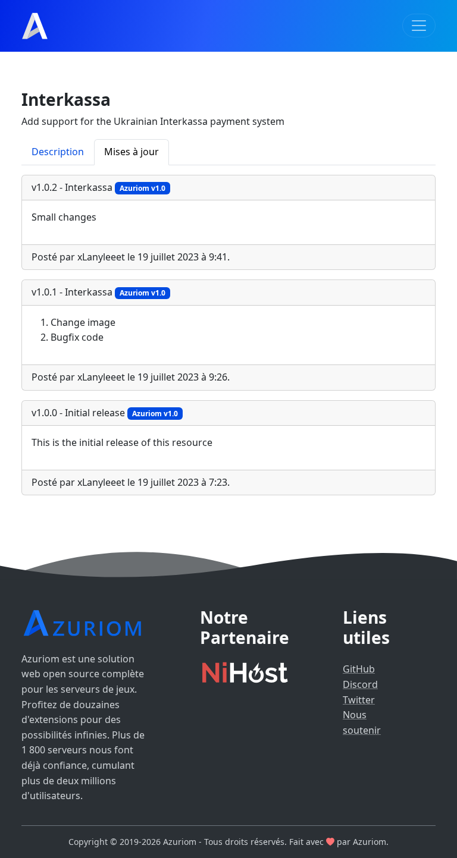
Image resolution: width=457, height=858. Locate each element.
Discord (360, 684)
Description (58, 151)
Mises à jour (131, 151)
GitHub (359, 668)
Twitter (359, 699)
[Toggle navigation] (419, 25)
